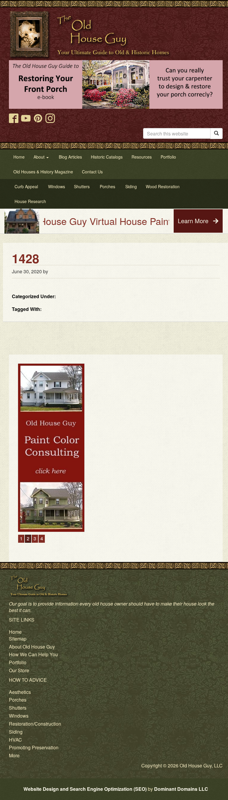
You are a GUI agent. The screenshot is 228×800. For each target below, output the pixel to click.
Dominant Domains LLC (181, 788)
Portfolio (17, 662)
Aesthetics (20, 692)
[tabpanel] (116, 447)
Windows (18, 715)
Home (15, 631)
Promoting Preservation (33, 747)
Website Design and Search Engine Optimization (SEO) (85, 788)
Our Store (19, 670)
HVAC (15, 739)
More (14, 755)
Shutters (17, 707)
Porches (17, 699)
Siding (16, 731)
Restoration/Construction (35, 723)
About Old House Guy (32, 646)
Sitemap (17, 638)
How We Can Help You (33, 654)
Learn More (194, 220)
